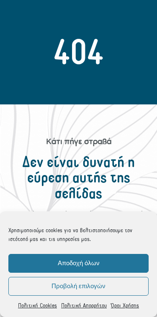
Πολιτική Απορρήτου (84, 305)
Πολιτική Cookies (37, 305)
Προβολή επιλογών (78, 285)
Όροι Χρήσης (125, 305)
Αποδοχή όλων (79, 262)
